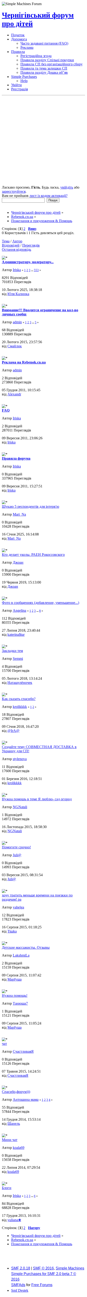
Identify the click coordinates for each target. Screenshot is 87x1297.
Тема (6, 241)
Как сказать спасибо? (18, 699)
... (32, 270)
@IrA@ (13, 731)
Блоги (6, 1188)
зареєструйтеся (14, 191)
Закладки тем (12, 651)
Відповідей (10, 245)
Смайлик (14, 346)
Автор (17, 241)
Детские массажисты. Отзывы (26, 947)
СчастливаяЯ (23, 1051)
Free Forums (41, 1285)
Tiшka (12, 931)
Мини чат (9, 1140)
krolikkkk (20, 707)
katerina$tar (16, 634)
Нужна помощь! (14, 995)
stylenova (20, 759)
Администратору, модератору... (28, 262)
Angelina (19, 610)
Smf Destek (19, 1290)
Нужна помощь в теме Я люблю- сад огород (37, 799)
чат (4, 1044)
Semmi (18, 659)
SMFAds (18, 1285)
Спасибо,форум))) (16, 1092)
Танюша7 (20, 1003)
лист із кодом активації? (48, 196)
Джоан (18, 562)
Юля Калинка (18, 294)
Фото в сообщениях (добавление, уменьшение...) (40, 603)
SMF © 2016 (43, 1268)
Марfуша (14, 979)
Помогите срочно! (16, 847)
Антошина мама (26, 1099)
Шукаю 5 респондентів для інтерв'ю (30, 506)
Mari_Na (19, 514)
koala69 (18, 1148)
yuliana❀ (14, 1220)
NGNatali (20, 807)
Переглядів (31, 245)
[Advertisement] (43, 141)
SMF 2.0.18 (20, 1268)
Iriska (17, 270)
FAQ (6, 410)
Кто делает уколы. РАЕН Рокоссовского (33, 555)
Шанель (13, 1124)
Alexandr (14, 394)
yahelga (18, 907)
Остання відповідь (16, 249)
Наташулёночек (19, 683)
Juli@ (17, 855)
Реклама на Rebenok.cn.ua (24, 362)
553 (36, 270)
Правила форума (16, 458)
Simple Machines (70, 1268)
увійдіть (66, 187)
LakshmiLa (21, 955)
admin (17, 322)
